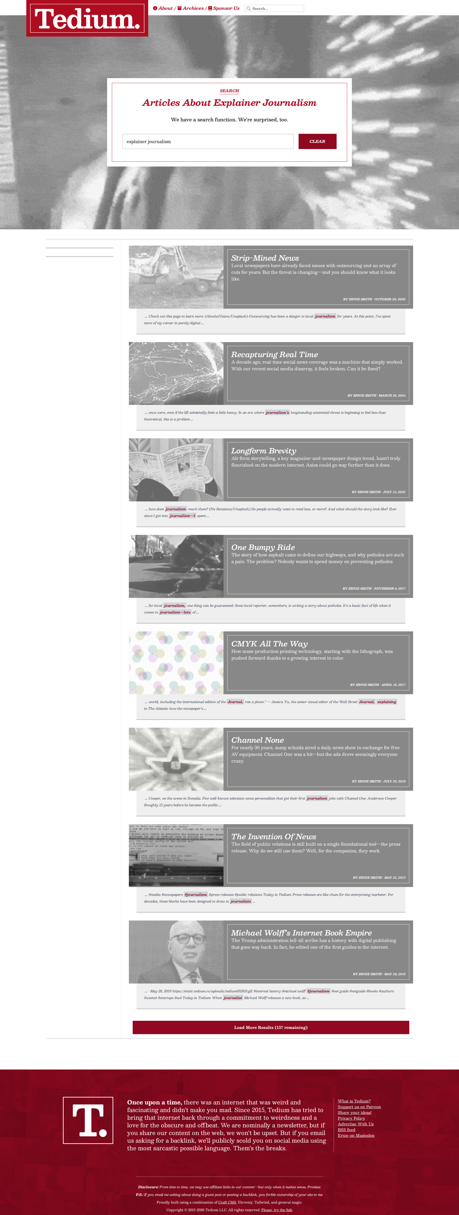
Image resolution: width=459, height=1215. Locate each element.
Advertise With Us (356, 1124)
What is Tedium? (354, 1101)
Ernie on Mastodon (356, 1135)
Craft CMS (227, 1202)
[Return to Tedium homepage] (87, 18)
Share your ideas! (355, 1112)
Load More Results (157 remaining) (271, 1027)
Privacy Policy (351, 1118)
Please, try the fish (276, 1210)
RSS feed (346, 1129)
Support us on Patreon (359, 1106)
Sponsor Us (226, 8)
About (165, 8)
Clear (317, 141)
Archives (193, 8)
